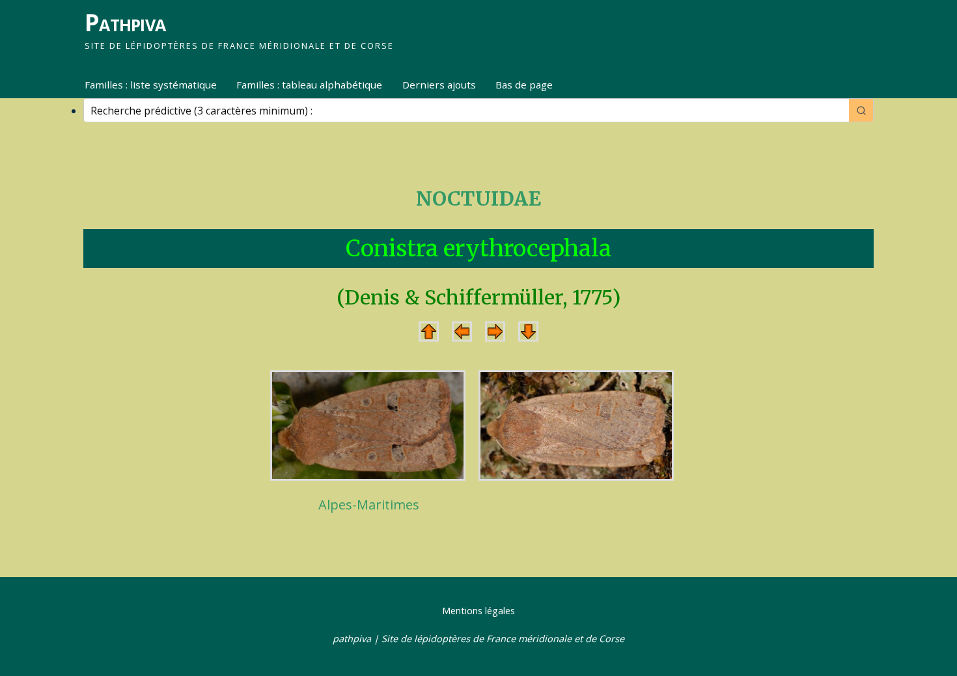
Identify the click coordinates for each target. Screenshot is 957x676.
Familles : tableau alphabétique (309, 84)
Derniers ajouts (439, 84)
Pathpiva (125, 22)
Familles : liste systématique (151, 84)
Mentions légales (478, 610)
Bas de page (524, 84)
